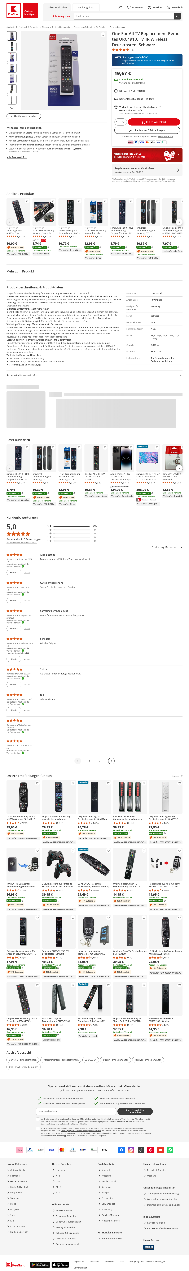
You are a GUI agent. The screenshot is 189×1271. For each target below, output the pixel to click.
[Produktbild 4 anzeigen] (12, 68)
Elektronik (15, 1175)
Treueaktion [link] (107, 1198)
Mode (13, 1203)
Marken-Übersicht (19, 1231)
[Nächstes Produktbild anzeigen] (11, 108)
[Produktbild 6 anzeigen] (12, 89)
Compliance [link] (94, 1261)
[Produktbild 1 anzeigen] (12, 36)
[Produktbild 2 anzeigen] (12, 46)
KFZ (12, 1220)
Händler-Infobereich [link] (112, 1238)
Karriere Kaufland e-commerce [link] (162, 1228)
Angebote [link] (106, 1170)
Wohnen (14, 1198)
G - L (58, 1181)
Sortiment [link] (106, 1187)
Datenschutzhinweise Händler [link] (162, 1199)
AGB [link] (122, 1261)
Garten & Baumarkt (19, 1181)
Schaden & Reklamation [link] (67, 1233)
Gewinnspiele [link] (108, 1203)
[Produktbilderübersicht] (11, 70)
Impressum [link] (79, 1261)
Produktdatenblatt (149, 500)
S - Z (58, 1192)
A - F (58, 1175)
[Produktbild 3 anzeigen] (12, 57)
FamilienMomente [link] (110, 1215)
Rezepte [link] (106, 1192)
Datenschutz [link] (109, 1261)
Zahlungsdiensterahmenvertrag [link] (163, 1193)
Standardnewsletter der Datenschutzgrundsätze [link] (68, 1121)
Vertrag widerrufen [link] (65, 1227)
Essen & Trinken (18, 1226)
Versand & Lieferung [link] (66, 1238)
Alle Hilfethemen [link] (64, 1210)
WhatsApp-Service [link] (111, 1220)
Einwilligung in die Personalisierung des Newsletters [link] (81, 1131)
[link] (86, 7)
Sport (13, 1215)
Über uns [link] (151, 1175)
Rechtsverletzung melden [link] (68, 1244)
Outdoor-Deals (17, 1170)
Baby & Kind (16, 1192)
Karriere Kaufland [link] (156, 1222)
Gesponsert (10, 228)
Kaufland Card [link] (109, 1181)
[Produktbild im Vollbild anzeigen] (64, 70)
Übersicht (61, 1170)
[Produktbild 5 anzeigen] (12, 78)
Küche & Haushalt (19, 1187)
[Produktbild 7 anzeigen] (12, 100)
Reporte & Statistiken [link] (157, 1170)
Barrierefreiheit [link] (80, 1267)
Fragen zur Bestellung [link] (67, 1216)
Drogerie (14, 1209)
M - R (58, 1187)
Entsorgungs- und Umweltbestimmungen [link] (146, 1261)
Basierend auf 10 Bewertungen (23, 539)
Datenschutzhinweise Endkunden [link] (163, 1204)
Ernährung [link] (107, 1209)
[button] (72, 526)
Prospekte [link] (106, 1175)
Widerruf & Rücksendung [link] (68, 1221)
